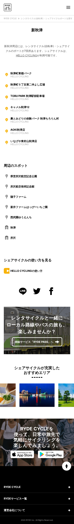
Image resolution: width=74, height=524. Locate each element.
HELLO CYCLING (26, 55)
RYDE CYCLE (10, 18)
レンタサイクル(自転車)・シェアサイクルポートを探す (46, 18)
